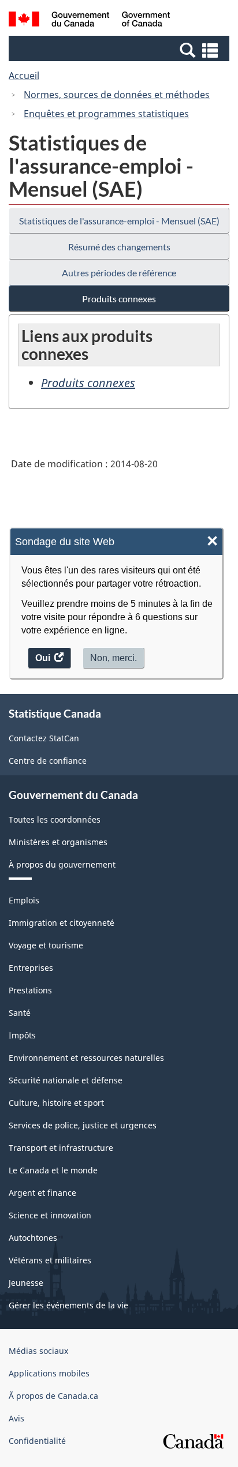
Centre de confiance (48, 760)
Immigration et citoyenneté (61, 922)
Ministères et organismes (58, 841)
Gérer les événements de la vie (68, 1305)
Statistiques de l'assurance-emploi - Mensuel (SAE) (119, 220)
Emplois (24, 900)
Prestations (30, 990)
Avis (16, 1418)
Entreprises (31, 967)
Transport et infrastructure (61, 1147)
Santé (20, 1012)
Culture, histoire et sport (56, 1102)
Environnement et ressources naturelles (86, 1057)
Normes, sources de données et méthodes (117, 94)
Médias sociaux (38, 1350)
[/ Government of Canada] (89, 21)
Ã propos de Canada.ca (53, 1395)
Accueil (24, 75)
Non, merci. (113, 658)
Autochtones (33, 1237)
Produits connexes (119, 298)
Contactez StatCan (44, 738)
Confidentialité (37, 1440)
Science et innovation (50, 1215)
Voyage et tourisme (46, 945)
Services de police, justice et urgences (83, 1125)
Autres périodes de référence (119, 272)
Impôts (22, 1035)
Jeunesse (26, 1282)
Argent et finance (42, 1192)
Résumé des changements (119, 246)
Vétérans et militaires (50, 1260)
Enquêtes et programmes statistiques (106, 113)
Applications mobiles (49, 1373)
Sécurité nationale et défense (65, 1080)
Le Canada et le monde (53, 1170)
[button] (120, 49)
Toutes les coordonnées (55, 819)
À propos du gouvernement (62, 864)
